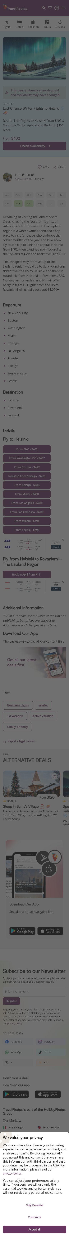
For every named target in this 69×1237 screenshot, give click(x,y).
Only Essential (34, 1205)
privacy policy (12, 1173)
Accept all (34, 1229)
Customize (34, 1217)
